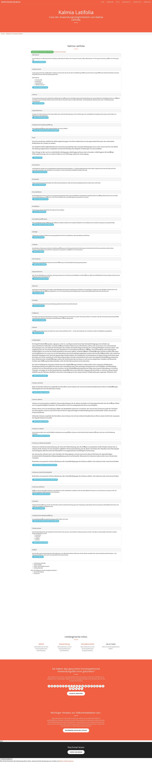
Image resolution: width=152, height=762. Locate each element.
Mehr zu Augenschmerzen (41, 117)
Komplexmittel (126, 2)
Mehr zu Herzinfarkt (39, 184)
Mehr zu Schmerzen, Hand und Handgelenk (45, 479)
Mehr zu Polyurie (38, 333)
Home (102, 2)
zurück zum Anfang (76, 752)
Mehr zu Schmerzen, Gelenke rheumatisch (45, 465)
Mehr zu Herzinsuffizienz (41, 199)
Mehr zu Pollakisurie (39, 320)
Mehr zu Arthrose (39, 103)
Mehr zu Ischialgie (39, 237)
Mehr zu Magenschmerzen (41, 278)
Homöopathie (137, 2)
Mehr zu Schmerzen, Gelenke (41, 435)
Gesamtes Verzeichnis (60, 52)
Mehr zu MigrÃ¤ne (39, 293)
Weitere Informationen (66, 761)
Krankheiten (147, 2)
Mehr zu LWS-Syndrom (40, 264)
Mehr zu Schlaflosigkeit (40, 375)
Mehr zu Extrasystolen (40, 172)
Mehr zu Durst (38, 157)
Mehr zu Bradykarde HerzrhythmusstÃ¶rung (46, 130)
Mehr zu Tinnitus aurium (40, 542)
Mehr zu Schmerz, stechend (41, 392)
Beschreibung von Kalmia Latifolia (76, 730)
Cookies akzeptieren (6, 759)
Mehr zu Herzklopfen (40, 211)
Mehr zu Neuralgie (39, 305)
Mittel (118, 2)
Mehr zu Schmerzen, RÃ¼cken (42, 494)
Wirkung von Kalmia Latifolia (14, 33)
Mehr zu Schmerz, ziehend (41, 421)
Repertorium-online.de (10, 2)
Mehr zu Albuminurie (39, 62)
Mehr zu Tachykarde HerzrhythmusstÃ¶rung (46, 521)
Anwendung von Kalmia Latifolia (42, 52)
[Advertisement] (47, 594)
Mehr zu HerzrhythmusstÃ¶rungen (43, 224)
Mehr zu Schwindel (39, 508)
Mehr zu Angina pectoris (40, 87)
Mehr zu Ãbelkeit (38, 557)
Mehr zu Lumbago (38, 251)
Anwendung (110, 2)
